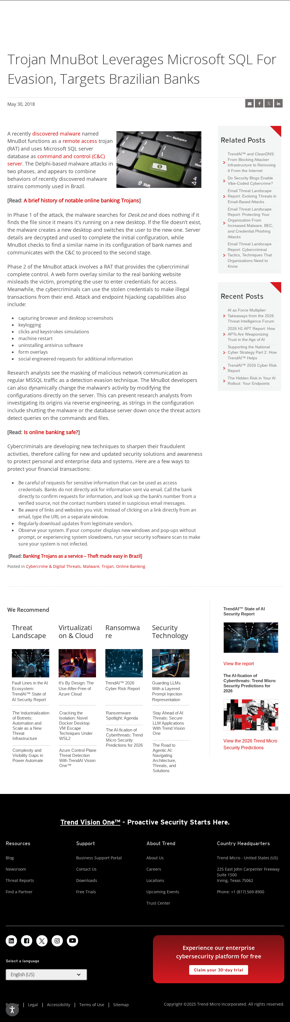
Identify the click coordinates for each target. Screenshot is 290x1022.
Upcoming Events (162, 891)
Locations (155, 880)
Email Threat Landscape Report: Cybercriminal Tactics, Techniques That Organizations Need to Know (250, 255)
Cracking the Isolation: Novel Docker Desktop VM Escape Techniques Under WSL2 (76, 725)
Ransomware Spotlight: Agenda (122, 715)
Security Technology (170, 631)
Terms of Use (91, 1004)
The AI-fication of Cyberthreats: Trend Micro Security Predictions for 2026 (124, 737)
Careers (153, 869)
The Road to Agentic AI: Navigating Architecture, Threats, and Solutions (164, 758)
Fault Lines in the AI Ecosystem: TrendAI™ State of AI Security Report (30, 682)
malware (70, 133)
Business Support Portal (99, 857)
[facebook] (259, 103)
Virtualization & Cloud (76, 631)
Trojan (108, 566)
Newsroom (16, 869)
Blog (10, 857)
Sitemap (121, 1004)
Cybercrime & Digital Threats (53, 566)
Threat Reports (20, 880)
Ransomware (122, 631)
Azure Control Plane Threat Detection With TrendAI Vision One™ (77, 758)
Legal (33, 1004)
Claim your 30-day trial (216, 968)
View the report (238, 662)
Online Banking (130, 566)
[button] (46, 974)
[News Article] (250, 635)
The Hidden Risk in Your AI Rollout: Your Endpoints (249, 380)
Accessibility (58, 1004)
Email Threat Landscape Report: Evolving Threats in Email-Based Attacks (249, 196)
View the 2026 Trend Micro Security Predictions (250, 743)
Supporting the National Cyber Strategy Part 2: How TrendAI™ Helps (250, 352)
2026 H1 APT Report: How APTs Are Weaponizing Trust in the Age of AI (249, 334)
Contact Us (86, 869)
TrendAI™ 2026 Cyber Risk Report (252, 368)
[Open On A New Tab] (269, 103)
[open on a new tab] (42, 940)
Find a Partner (19, 891)
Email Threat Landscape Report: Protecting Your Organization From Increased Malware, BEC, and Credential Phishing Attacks (248, 223)
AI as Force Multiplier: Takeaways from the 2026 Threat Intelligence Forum (248, 315)
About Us (155, 857)
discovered (45, 133)
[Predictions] (250, 713)
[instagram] (57, 940)
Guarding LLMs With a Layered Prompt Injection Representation (167, 682)
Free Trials (86, 891)
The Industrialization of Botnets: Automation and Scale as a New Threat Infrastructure (30, 725)
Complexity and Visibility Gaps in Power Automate (27, 755)
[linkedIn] (278, 103)
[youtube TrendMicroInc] (72, 940)
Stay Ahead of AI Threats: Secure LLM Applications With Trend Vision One (169, 723)
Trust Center (158, 903)
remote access (80, 141)
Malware (91, 566)
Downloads (86, 880)
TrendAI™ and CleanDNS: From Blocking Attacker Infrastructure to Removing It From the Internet (249, 162)
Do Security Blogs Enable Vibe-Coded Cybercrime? (248, 180)
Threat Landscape (29, 631)
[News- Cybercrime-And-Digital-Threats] (249, 103)
